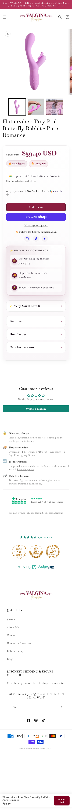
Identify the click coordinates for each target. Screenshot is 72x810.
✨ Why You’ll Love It (25, 306)
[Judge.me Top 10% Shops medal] (36, 552)
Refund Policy (15, 650)
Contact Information (19, 643)
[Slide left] (4, 108)
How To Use (18, 334)
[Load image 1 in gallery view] (17, 107)
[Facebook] (45, 238)
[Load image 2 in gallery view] (36, 107)
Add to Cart (61, 800)
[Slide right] (68, 108)
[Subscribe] (61, 707)
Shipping (10, 181)
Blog (10, 658)
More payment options (36, 225)
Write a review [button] (36, 409)
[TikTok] (36, 238)
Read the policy (25, 469)
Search (11, 619)
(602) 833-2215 (21, 480)
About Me (13, 627)
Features (16, 321)
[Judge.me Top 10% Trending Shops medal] (53, 552)
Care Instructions (22, 347)
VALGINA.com (31, 748)
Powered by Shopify (45, 748)
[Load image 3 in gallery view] (54, 107)
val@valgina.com (48, 480)
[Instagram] (27, 238)
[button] (4, 17)
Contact (11, 635)
